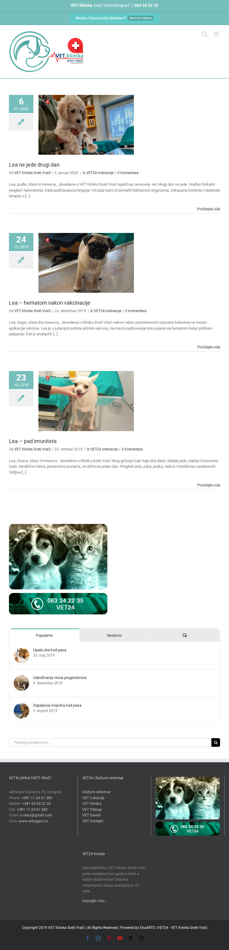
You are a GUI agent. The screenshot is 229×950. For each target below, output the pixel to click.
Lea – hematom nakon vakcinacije (49, 303)
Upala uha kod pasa (49, 650)
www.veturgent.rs (33, 821)
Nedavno (114, 635)
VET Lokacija (93, 798)
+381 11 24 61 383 (36, 798)
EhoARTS (147, 928)
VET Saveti (91, 815)
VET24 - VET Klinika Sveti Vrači (182, 928)
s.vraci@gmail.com (36, 815)
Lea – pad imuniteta (33, 441)
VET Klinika (91, 803)
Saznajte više (93, 901)
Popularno (44, 635)
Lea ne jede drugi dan (34, 165)
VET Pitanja (92, 809)
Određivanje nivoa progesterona (59, 677)
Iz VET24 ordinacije (98, 173)
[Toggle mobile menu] (217, 34)
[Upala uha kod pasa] (21, 650)
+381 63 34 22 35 (36, 803)
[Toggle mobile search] (205, 34)
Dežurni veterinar (96, 792)
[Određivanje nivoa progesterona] (21, 678)
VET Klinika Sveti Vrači (32, 173)
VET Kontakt (92, 821)
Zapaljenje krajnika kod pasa (57, 705)
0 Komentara (128, 173)
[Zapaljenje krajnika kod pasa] (21, 706)
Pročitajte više (208, 209)
